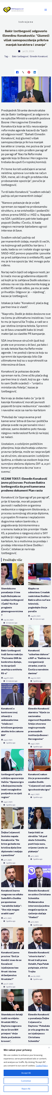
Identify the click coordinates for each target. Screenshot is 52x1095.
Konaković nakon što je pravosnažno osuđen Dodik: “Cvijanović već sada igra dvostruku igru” (39, 782)
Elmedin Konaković (39, 56)
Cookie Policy (42, 1065)
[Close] (49, 1047)
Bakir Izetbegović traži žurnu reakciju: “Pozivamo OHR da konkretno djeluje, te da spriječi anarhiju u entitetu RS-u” (12, 662)
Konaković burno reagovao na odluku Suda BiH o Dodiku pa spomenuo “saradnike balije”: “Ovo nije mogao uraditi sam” (12, 902)
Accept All (26, 1073)
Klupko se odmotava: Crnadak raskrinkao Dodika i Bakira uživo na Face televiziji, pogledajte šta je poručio (39, 600)
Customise (26, 1080)
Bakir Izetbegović (20, 56)
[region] (26, 1070)
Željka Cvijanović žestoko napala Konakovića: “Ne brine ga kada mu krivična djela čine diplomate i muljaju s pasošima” (11, 843)
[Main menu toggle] (46, 10)
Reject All (26, 1088)
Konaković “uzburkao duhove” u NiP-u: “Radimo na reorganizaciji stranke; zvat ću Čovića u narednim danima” (39, 662)
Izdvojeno (26, 21)
